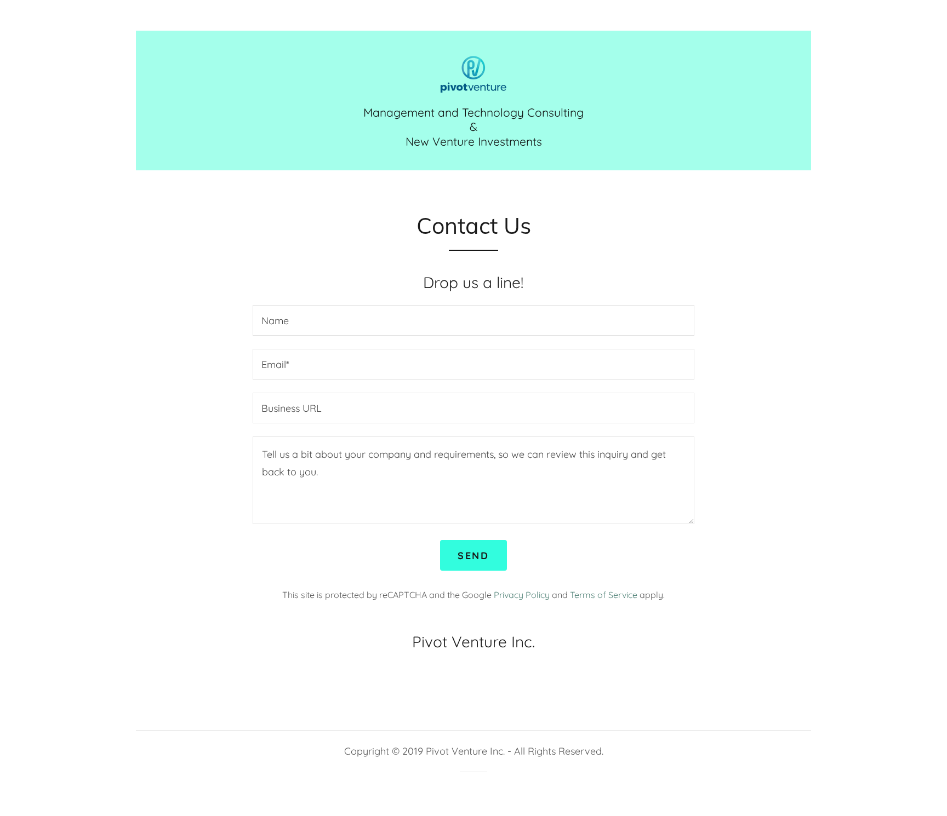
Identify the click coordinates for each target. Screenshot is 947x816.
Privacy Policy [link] (522, 594)
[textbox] (473, 320)
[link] (473, 73)
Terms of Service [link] (603, 594)
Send (473, 555)
